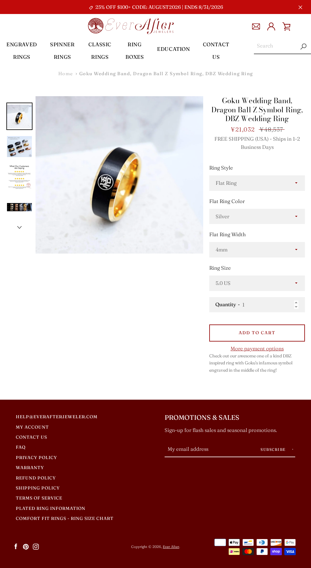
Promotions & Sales (202, 417)
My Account (32, 427)
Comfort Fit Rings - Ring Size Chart (65, 518)
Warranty (30, 467)
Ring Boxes (134, 50)
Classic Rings (99, 50)
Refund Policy (36, 478)
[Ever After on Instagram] (36, 546)
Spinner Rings (62, 50)
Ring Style (221, 168)
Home (65, 73)
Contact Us (216, 50)
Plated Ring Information (50, 508)
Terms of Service (39, 498)
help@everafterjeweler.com (56, 416)
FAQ (21, 447)
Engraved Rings (21, 50)
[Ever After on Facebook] (16, 546)
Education (173, 49)
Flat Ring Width (227, 234)
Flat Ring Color (227, 201)
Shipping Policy (38, 488)
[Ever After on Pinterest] (26, 546)
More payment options (257, 348)
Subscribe (274, 449)
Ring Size (220, 268)
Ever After (171, 547)
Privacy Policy (36, 457)
